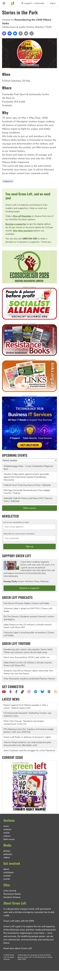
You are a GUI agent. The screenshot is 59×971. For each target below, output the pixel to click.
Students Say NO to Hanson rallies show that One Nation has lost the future (28, 672)
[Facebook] (10, 33)
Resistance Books (12, 893)
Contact (7, 875)
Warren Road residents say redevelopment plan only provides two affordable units (27, 740)
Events (6, 879)
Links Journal (9, 890)
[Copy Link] (32, 33)
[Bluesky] (15, 33)
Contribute (8, 872)
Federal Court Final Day (15, 485)
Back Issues (9, 839)
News (6, 826)
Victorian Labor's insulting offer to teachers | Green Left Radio (29, 634)
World (6, 832)
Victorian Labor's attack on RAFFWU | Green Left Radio (28, 610)
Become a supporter (15, 224)
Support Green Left (16, 555)
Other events (29, 508)
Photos (6, 850)
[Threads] (49, 691)
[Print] (21, 33)
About (6, 869)
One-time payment (23, 230)
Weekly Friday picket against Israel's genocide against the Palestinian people (26, 476)
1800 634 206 (29, 238)
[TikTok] (22, 691)
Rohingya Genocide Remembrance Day (23, 490)
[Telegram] (35, 691)
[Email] (26, 33)
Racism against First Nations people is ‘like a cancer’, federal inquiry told (26, 703)
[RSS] (55, 691)
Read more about (17, 948)
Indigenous (8, 181)
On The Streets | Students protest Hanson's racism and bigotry (29, 618)
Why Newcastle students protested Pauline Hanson (29, 678)
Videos (6, 857)
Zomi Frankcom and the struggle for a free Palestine (29, 746)
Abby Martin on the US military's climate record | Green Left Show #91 (28, 626)
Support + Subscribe (34, 3)
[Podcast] (10, 691)
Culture (6, 835)
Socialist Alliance (11, 897)
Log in (53, 3)
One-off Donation (22, 216)
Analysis (7, 829)
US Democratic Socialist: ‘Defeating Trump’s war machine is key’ (27, 711)
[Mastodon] (4, 33)
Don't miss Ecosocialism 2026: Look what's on (27, 657)
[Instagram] (29, 691)
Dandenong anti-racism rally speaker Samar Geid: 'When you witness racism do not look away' (28, 651)
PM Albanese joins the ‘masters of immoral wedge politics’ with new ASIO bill (29, 727)
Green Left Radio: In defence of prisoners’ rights (27, 733)
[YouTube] (4, 691)
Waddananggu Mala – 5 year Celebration (24, 466)
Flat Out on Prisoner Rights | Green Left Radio (26, 603)
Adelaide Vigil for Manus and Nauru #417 (24, 498)
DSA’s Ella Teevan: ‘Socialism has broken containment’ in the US (24, 719)
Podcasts (7, 854)
